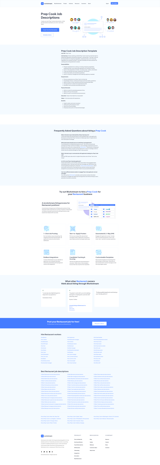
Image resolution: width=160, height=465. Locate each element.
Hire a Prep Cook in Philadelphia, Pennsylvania (78, 418)
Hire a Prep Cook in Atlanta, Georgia (75, 423)
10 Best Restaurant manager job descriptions (51, 397)
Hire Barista (43, 337)
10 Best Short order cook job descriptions (103, 387)
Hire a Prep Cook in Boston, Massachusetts (104, 418)
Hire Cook (43, 352)
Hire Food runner (97, 341)
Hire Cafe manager (71, 354)
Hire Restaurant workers (51, 334)
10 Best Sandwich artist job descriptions (103, 376)
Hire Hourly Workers (78, 442)
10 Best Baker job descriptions (48, 389)
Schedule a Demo (47, 35)
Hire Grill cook (97, 348)
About (89, 3)
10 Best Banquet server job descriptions (50, 408)
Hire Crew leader (71, 360)
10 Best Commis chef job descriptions (76, 387)
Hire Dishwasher (44, 354)
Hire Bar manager (71, 348)
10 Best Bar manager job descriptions (76, 376)
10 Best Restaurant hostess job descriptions (51, 393)
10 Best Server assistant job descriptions (103, 397)
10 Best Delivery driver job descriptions (50, 391)
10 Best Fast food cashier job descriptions (103, 393)
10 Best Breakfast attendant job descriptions (77, 378)
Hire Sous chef (97, 358)
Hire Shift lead (44, 343)
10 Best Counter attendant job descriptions (104, 408)
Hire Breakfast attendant (73, 350)
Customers (83, 3)
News (106, 444)
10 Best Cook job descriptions (48, 383)
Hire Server (43, 348)
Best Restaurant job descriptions (54, 371)
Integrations (76, 453)
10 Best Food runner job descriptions (76, 397)
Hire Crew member (71, 363)
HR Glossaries (77, 447)
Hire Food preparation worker (101, 339)
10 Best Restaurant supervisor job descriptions (52, 399)
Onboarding (76, 450)
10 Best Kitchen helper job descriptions (103, 402)
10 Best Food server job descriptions (75, 399)
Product (65, 3)
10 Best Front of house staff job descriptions (104, 399)
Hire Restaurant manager (73, 339)
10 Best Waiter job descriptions (48, 402)
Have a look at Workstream (87, 165)
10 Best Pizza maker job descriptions (102, 374)
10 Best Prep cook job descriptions (102, 383)
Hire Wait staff (97, 363)
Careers (107, 442)
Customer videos (93, 447)
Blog (91, 439)
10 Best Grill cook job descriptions (75, 404)
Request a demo (99, 323)
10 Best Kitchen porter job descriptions (76, 406)
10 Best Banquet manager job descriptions (51, 406)
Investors (107, 447)
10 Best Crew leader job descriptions (76, 389)
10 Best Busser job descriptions (101, 380)
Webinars (92, 444)
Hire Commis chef (71, 358)
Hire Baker (43, 358)
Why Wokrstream (78, 458)
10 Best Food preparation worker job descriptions (79, 395)
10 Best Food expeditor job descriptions (103, 391)
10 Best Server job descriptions (48, 387)
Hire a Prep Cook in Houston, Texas (75, 420)
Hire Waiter (43, 350)
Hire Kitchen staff (98, 352)
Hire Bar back (70, 346)
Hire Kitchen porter (98, 350)
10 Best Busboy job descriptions (75, 380)
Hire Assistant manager (46, 363)
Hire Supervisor (70, 337)
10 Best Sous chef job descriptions (102, 378)
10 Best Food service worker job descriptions (77, 402)
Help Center (92, 450)
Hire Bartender (44, 341)
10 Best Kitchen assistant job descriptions (103, 395)
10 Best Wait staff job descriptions (102, 385)
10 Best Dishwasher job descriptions (49, 385)
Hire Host (43, 346)
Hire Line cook (44, 356)
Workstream (83, 147)
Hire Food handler (98, 337)
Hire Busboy (70, 352)
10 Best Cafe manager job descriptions (76, 383)
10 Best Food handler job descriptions (76, 393)
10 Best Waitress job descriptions (101, 389)
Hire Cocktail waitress (72, 356)
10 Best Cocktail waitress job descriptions (77, 385)
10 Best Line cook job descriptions (49, 395)
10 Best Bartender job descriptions (49, 378)
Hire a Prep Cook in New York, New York (50, 416)
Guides (91, 442)
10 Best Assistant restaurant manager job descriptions (53, 404)
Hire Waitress (97, 360)
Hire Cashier (44, 339)
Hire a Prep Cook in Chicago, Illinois (49, 420)
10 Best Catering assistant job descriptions (104, 404)
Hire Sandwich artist (98, 356)
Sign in (107, 3)
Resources (77, 3)
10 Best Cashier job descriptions (48, 380)
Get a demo (114, 3)
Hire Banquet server (72, 343)
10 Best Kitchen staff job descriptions (76, 408)
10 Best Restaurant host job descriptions (50, 374)
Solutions (71, 3)
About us (107, 439)
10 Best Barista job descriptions (48, 376)
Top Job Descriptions (78, 444)
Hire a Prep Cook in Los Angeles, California (51, 418)
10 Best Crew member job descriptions (76, 391)
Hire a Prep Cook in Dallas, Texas (74, 416)
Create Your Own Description (50, 30)
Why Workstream (57, 3)
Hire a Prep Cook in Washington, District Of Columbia (106, 416)
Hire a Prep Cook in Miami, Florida (49, 423)
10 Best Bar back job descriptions (75, 374)
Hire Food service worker (99, 346)
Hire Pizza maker (97, 354)
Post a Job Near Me (78, 439)
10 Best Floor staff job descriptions (102, 406)
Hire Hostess (70, 341)
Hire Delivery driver (45, 360)
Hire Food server (97, 343)
